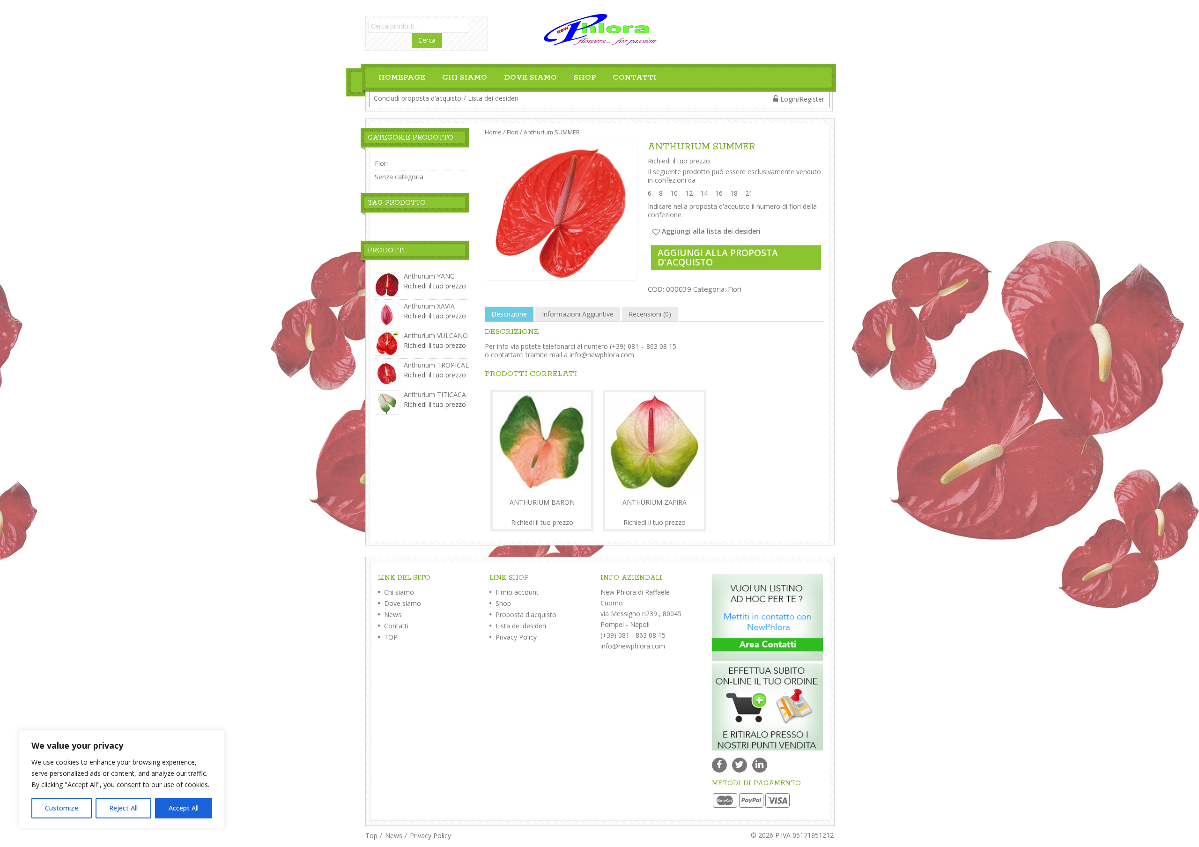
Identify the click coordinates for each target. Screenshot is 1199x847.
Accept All (184, 807)
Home (493, 132)
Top (371, 835)
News (391, 614)
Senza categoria (399, 176)
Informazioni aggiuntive (578, 313)
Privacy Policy (515, 637)
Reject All (123, 807)
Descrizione (509, 313)
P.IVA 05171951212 (804, 835)
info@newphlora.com (602, 354)
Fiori (512, 132)
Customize (61, 807)
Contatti (634, 77)
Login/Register (802, 99)
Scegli (542, 517)
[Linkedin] (759, 765)
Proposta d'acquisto (525, 614)
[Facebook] (719, 765)
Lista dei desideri (493, 98)
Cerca (427, 40)
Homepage (401, 77)
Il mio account (516, 592)
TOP (390, 637)
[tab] (509, 314)
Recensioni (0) (650, 313)
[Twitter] (739, 765)
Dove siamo (530, 77)
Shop (585, 77)
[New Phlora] (599, 28)
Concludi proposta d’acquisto (417, 98)
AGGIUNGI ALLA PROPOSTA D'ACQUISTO (718, 257)
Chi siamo (464, 77)
